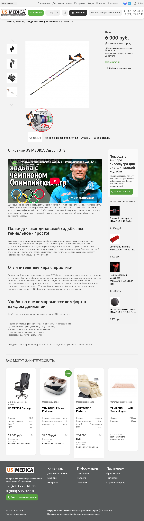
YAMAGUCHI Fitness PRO (122, 248)
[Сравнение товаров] (65, 13)
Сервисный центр (115, 482)
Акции (90, 3)
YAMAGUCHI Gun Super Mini (121, 279)
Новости (100, 3)
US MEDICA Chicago (20, 408)
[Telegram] (129, 3)
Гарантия (52, 478)
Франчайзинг (113, 473)
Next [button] (12, 104)
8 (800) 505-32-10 (134, 14)
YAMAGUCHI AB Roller (121, 220)
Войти (140, 3)
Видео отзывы (102, 137)
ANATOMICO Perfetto (83, 410)
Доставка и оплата (62, 3)
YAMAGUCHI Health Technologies (121, 410)
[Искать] (57, 13)
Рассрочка (79, 3)
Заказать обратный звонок (106, 12)
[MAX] (125, 3)
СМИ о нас (82, 482)
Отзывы (85, 137)
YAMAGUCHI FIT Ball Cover (123, 311)
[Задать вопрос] (32, 435)
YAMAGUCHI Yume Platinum (53, 410)
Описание (35, 137)
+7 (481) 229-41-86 (133, 11)
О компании (44, 3)
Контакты (112, 3)
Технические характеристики (61, 137)
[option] (12, 49)
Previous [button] (12, 40)
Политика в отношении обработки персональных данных (73, 514)
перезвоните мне (122, 192)
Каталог (37, 12)
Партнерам (112, 478)
